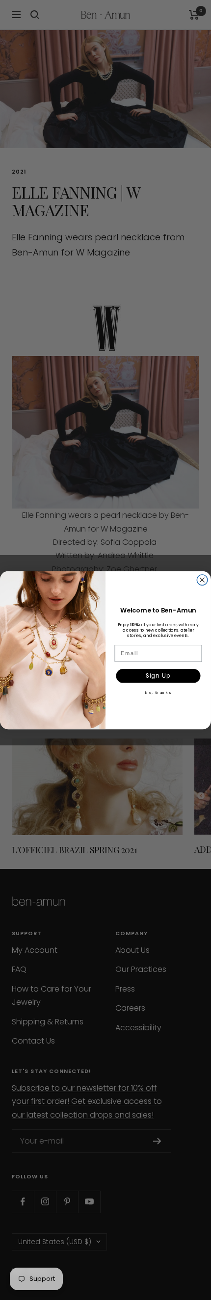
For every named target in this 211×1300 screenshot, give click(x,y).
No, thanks (158, 692)
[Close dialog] (202, 579)
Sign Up (158, 675)
